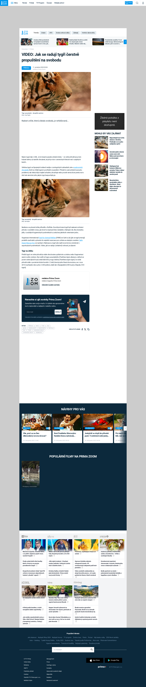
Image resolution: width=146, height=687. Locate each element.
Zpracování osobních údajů (54, 671)
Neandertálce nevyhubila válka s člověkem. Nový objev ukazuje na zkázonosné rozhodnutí (116, 185)
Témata (24, 3)
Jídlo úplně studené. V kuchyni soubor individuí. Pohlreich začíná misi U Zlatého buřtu (59, 563)
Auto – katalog (35, 640)
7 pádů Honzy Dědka (48, 640)
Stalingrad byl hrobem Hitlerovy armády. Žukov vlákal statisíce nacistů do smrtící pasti (117, 170)
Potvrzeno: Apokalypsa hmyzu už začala (85, 553)
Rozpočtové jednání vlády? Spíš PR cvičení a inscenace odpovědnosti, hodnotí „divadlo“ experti (34, 573)
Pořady (31, 3)
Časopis (49, 3)
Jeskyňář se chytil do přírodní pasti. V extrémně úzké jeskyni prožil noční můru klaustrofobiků (97, 434)
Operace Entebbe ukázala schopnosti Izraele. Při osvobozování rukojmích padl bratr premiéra (86, 564)
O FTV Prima (27, 659)
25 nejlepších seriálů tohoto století (34, 598)
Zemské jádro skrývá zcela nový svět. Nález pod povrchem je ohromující (117, 155)
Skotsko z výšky (28, 480)
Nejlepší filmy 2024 (44, 637)
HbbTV (26, 668)
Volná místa (27, 662)
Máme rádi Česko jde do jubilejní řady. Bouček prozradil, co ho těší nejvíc (59, 554)
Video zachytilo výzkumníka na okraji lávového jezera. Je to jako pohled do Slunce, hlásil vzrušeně (85, 573)
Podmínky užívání (29, 671)
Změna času (77, 637)
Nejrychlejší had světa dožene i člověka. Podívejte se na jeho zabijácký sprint (117, 141)
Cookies (26, 674)
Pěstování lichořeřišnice (109, 640)
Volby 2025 (59, 640)
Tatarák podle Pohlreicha (83, 640)
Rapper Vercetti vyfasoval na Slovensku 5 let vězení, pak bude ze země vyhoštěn (60, 610)
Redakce (49, 677)
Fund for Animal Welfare (47, 238)
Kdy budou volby (99, 637)
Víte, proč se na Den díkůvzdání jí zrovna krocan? (34, 434)
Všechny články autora (51, 285)
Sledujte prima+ (59, 3)
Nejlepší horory (57, 637)
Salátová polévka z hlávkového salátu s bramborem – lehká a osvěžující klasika (110, 554)
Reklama (26, 665)
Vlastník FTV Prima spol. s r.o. (32, 677)
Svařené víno (69, 640)
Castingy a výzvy (51, 665)
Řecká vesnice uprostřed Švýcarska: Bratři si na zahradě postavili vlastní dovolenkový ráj (85, 610)
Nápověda (49, 674)
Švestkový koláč (94, 643)
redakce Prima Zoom (39, 69)
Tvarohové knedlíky (67, 643)
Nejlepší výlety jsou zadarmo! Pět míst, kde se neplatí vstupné (85, 599)
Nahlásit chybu (28, 680)
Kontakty (49, 668)
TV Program (40, 3)
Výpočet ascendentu (53, 643)
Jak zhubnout (32, 637)
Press (48, 662)
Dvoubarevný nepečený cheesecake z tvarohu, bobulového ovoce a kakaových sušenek (112, 563)
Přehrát (26, 477)
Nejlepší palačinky (81, 643)
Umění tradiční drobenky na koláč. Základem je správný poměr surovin (86, 618)
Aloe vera (96, 640)
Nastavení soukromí (52, 680)
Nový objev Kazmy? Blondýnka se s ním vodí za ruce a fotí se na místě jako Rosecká (60, 619)
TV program (68, 637)
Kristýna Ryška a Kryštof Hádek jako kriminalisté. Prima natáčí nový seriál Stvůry (58, 573)
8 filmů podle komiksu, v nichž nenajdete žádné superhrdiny (32, 608)
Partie (85, 637)
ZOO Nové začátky (112, 637)
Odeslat (58, 312)
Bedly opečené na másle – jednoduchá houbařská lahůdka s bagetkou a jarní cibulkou (111, 573)
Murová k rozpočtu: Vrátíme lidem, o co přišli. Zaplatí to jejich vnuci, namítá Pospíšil (33, 554)
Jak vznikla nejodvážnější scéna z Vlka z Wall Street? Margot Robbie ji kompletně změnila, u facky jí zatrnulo (33, 620)
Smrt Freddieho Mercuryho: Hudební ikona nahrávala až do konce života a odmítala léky (66, 434)
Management (50, 659)
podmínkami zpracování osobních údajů (53, 317)
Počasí (90, 637)
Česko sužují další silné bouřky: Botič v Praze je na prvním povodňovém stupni (32, 563)
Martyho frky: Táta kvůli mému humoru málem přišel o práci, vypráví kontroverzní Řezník (58, 600)
